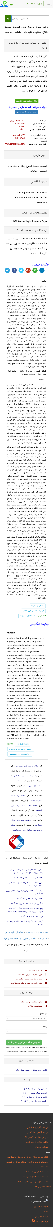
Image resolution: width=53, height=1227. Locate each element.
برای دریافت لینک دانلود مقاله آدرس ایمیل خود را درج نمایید (26, 88)
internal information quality (20, 749)
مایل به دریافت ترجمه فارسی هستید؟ (28, 107)
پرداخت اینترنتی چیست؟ (37, 1171)
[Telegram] (7, 270)
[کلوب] (35, 270)
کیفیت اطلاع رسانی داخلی (33, 610)
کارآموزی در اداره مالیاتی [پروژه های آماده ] (26, 903)
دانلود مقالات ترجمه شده (32, 1001)
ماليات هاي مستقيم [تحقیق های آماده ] (28, 878)
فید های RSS (41, 1221)
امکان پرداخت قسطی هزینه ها (29, 978)
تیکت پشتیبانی (41, 1216)
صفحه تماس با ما (43, 1186)
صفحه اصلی (43, 932)
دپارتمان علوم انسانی (14, 932)
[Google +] (28, 270)
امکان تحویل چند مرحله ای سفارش (27, 983)
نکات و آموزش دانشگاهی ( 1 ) (34, 1097)
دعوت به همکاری (40, 1206)
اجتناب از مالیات (26, 371)
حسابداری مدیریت (27, 615)
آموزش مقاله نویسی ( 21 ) (35, 1093)
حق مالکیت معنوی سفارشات (30, 974)
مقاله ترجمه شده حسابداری (27, 766)
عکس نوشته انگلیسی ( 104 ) (34, 1101)
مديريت (43, 938)
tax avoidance (22, 671)
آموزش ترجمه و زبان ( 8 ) (35, 1088)
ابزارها (45, 1211)
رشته (45, 1026)
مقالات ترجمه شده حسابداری (25, 776)
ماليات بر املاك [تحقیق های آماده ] (30, 898)
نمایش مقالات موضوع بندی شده (24, 1042)
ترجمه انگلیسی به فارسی (37, 1127)
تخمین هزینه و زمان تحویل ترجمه (33, 1181)
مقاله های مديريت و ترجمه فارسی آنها (21, 938)
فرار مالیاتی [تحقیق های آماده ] (31, 916)
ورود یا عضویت (34, 3)
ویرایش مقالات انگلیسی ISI (36, 1137)
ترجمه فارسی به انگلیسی (37, 1132)
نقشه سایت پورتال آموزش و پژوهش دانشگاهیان (27, 1157)
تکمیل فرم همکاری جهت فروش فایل (31, 1070)
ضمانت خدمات (36, 970)
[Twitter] (21, 270)
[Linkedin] (42, 270)
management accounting (19, 754)
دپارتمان (43, 1013)
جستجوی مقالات (35, 1006)
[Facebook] (14, 270)
